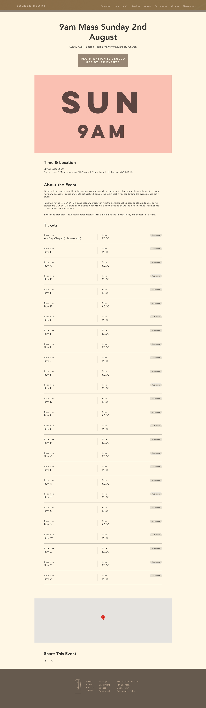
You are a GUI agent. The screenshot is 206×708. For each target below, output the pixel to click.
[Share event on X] (52, 661)
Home (89, 681)
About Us (90, 687)
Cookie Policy (123, 688)
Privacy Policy (123, 684)
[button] (116, 6)
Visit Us (89, 684)
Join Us (89, 690)
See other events (103, 62)
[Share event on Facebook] (45, 661)
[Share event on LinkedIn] (59, 661)
